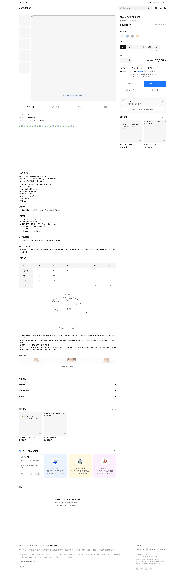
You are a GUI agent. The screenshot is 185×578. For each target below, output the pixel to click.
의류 (33, 117)
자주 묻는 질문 (141, 549)
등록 (37, 474)
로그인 (150, 2)
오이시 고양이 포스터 (50, 438)
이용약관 (41, 545)
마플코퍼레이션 (23, 545)
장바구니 (131, 84)
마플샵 (21, 2)
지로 (29, 114)
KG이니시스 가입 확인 (66, 557)
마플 (25, 2)
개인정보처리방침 (52, 545)
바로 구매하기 (155, 84)
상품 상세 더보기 (67, 367)
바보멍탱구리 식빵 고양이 (27, 438)
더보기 (114, 409)
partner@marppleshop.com (155, 561)
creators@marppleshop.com (151, 563)
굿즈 (29, 117)
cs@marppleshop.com (152, 559)
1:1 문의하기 (152, 549)
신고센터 (162, 549)
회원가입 (156, 2)
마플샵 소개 (33, 545)
